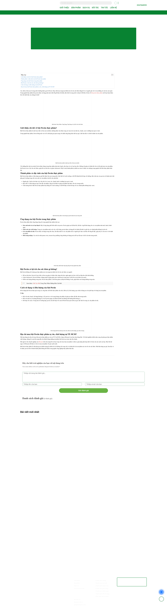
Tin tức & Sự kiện (79, 588)
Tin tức (104, 7)
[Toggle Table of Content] (111, 75)
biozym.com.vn (78, 602)
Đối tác (95, 7)
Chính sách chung (101, 580)
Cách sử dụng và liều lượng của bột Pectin (31, 84)
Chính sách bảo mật (101, 583)
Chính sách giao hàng (102, 588)
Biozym (41, 341)
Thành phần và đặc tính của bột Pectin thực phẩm (33, 79)
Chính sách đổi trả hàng (102, 594)
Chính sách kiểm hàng (102, 591)
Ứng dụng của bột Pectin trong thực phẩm (31, 81)
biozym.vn (77, 599)
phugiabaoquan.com (80, 604)
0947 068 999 (42, 580)
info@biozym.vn (31, 584)
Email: (24, 584)
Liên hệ (113, 7)
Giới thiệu (64, 7)
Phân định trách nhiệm (102, 596)
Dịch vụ (86, 7)
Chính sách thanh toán (102, 586)
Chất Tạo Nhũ (36, 283)
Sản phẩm (76, 7)
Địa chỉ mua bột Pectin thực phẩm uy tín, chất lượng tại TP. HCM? (37, 86)
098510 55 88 (32, 580)
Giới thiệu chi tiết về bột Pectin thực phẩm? (32, 77)
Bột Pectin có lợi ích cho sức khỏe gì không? (32, 83)
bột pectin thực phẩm (96, 93)
